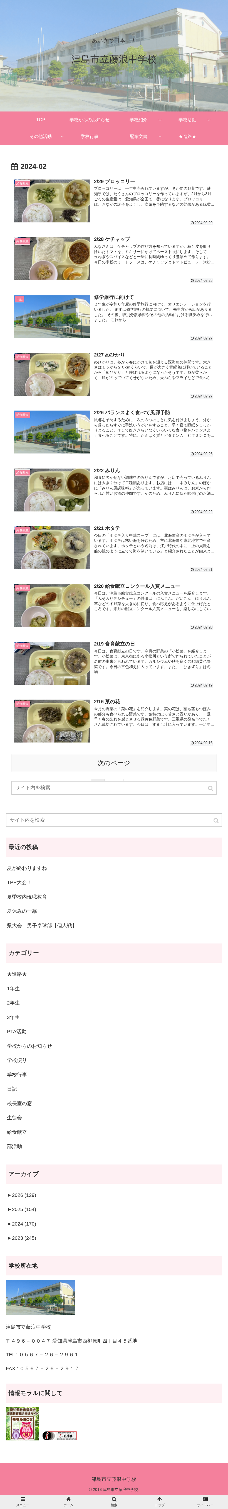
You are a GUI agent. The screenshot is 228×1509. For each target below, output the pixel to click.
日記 (12, 1089)
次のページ (114, 763)
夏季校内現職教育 (27, 897)
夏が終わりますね (27, 868)
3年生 (13, 1017)
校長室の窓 (19, 1103)
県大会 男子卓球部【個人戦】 (42, 925)
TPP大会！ (19, 882)
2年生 (13, 1003)
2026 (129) (21, 1195)
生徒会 (14, 1117)
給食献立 (17, 1132)
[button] (216, 821)
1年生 (13, 988)
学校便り (17, 1060)
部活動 (14, 1146)
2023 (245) (21, 1238)
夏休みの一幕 (22, 911)
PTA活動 (16, 1031)
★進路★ (17, 974)
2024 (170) (21, 1224)
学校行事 (17, 1075)
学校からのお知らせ (29, 1046)
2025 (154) (21, 1209)
